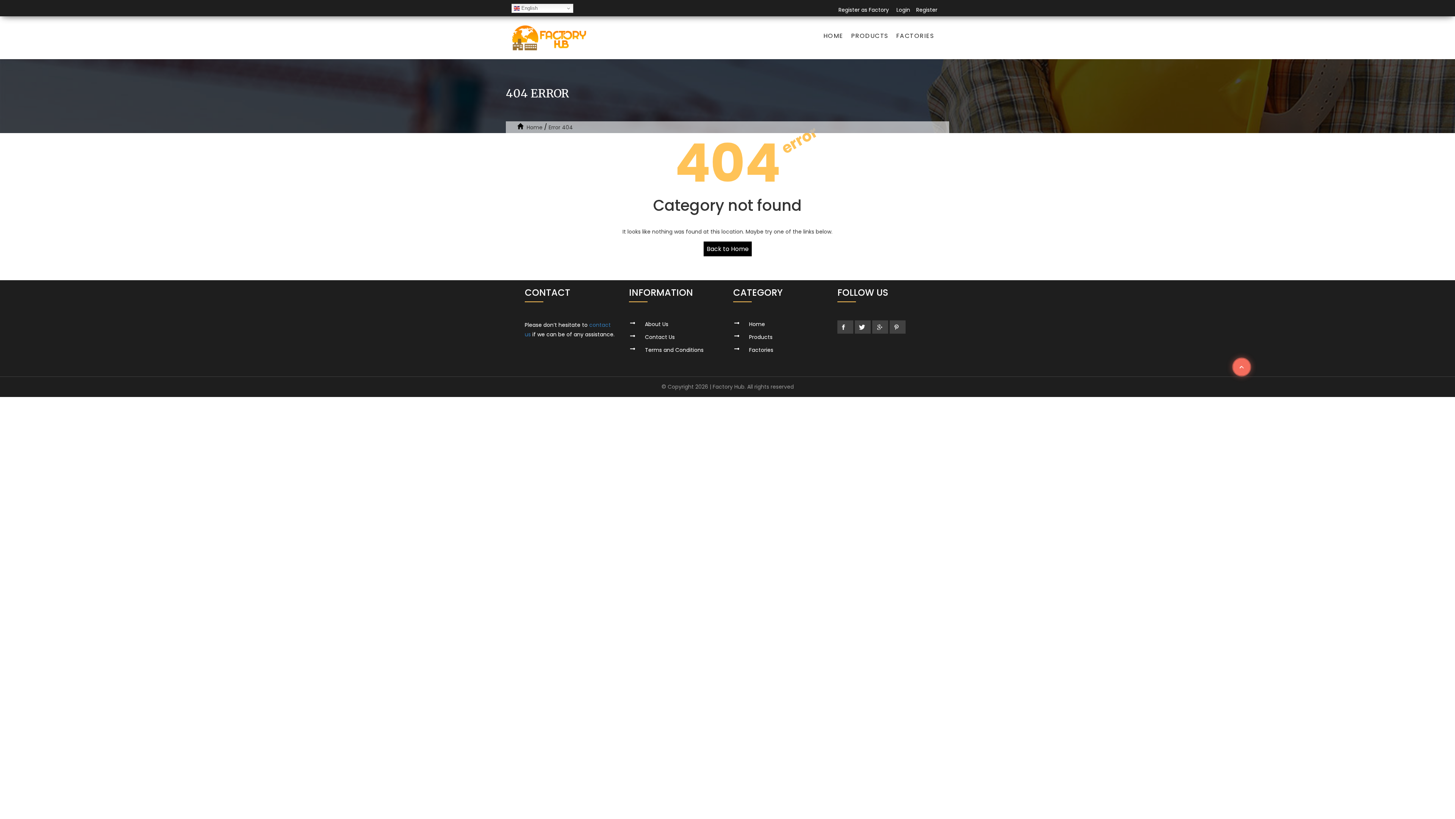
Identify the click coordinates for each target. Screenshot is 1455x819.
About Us (656, 324)
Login (903, 10)
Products (870, 35)
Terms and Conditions (674, 350)
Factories (915, 35)
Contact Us (660, 337)
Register (926, 10)
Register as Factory (864, 10)
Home (833, 35)
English (529, 8)
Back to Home (728, 249)
